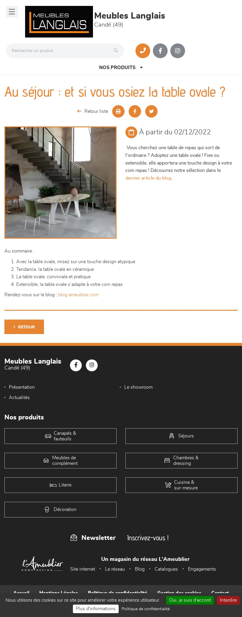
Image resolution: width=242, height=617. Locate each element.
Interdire (228, 600)
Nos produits (117, 67)
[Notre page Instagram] (177, 50)
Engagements (202, 569)
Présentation (22, 387)
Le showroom (138, 387)
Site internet (82, 569)
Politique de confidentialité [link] (146, 609)
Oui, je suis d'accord (190, 600)
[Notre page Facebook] (160, 50)
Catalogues (166, 569)
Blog (140, 569)
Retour (26, 327)
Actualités (19, 397)
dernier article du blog (148, 178)
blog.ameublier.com (78, 294)
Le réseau (115, 569)
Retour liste (96, 111)
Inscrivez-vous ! (148, 537)
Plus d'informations (96, 608)
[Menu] (12, 11)
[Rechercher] (117, 50)
